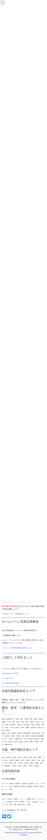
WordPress (16, 832)
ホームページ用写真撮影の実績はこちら (17, 648)
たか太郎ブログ (8, 678)
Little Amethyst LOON (10, 673)
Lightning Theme (27, 832)
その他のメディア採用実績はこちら (15, 614)
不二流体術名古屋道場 (10, 683)
